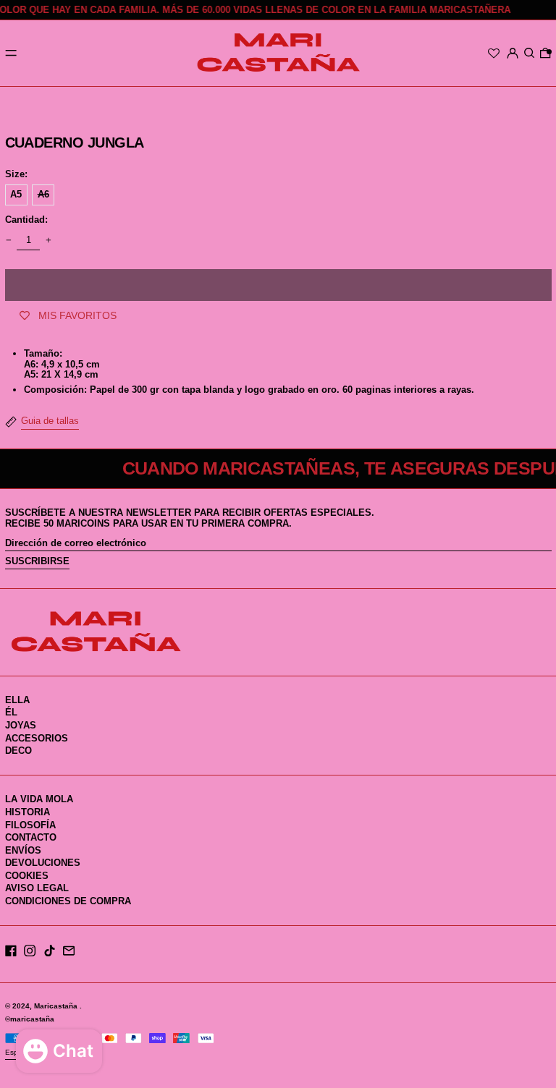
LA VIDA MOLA (39, 799)
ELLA (17, 699)
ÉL (11, 712)
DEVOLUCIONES (42, 862)
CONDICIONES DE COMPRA (68, 901)
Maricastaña (57, 1006)
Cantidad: (26, 220)
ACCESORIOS (36, 738)
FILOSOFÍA (30, 825)
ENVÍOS (23, 850)
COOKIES (27, 875)
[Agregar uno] (48, 240)
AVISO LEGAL (37, 888)
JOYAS (20, 725)
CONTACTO (30, 837)
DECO (18, 750)
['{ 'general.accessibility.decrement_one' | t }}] (8, 240)
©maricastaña (29, 1019)
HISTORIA (27, 812)
